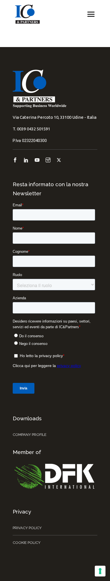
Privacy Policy (27, 528)
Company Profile (30, 434)
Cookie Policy (27, 542)
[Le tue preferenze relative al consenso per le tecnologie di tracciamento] (100, 571)
